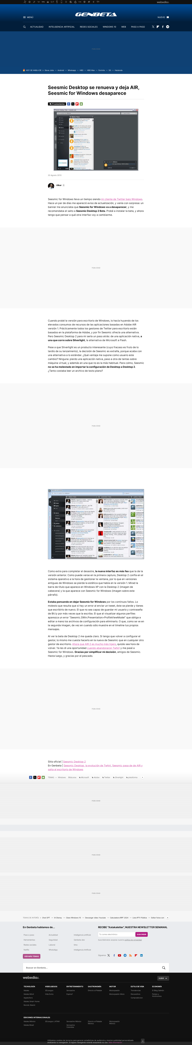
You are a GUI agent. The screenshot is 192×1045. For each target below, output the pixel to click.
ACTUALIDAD (36, 26)
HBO (81, 70)
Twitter (153, 26)
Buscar (163, 967)
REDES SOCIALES (89, 26)
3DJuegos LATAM (52, 1021)
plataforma (132, 777)
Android (61, 70)
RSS (130, 955)
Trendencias (136, 990)
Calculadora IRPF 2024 (119, 918)
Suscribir (141, 934)
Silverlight (119, 777)
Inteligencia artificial (82, 935)
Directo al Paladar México (95, 1022)
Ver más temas (31, 956)
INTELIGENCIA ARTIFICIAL (62, 26)
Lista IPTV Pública (140, 918)
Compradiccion (137, 998)
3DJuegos (49, 990)
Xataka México (29, 1021)
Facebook (162, 26)
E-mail (81, 104)
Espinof (69, 994)
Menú (30, 17)
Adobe (96, 777)
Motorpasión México (114, 1022)
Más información (115, 1042)
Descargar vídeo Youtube (95, 918)
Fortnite (101, 70)
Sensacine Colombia (70, 1026)
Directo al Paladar (95, 990)
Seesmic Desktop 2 (74, 761)
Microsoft (85, 777)
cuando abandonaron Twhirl (103, 648)
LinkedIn (141, 955)
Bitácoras (72, 777)
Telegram (167, 26)
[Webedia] (31, 977)
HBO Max (91, 70)
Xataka (26, 990)
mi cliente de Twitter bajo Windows (121, 199)
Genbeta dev (79, 940)
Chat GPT (46, 918)
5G (110, 70)
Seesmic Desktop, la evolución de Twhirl (87, 765)
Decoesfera (135, 994)
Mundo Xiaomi (29, 1005)
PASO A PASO (138, 26)
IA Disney (58, 918)
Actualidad (53, 935)
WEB (123, 26)
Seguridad (53, 940)
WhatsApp (53, 950)
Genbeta (96, 14)
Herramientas (29, 940)
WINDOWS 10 (109, 26)
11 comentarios (58, 104)
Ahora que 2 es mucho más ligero (94, 644)
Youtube (119, 955)
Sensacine (70, 990)
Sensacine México (73, 1021)
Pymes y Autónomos (157, 995)
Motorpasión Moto (116, 994)
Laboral (52, 945)
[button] (60, 185)
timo (75, 945)
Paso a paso (29, 935)
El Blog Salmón (158, 990)
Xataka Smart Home (32, 1001)
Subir (161, 978)
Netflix (26, 950)
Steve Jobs (49, 70)
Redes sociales (30, 945)
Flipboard (157, 26)
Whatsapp (72, 70)
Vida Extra (49, 994)
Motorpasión (114, 990)
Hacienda (118, 70)
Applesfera (28, 998)
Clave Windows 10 (73, 918)
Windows (62, 777)
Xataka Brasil (29, 1025)
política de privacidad (133, 940)
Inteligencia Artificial (82, 950)
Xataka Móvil (29, 994)
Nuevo (161, 17)
